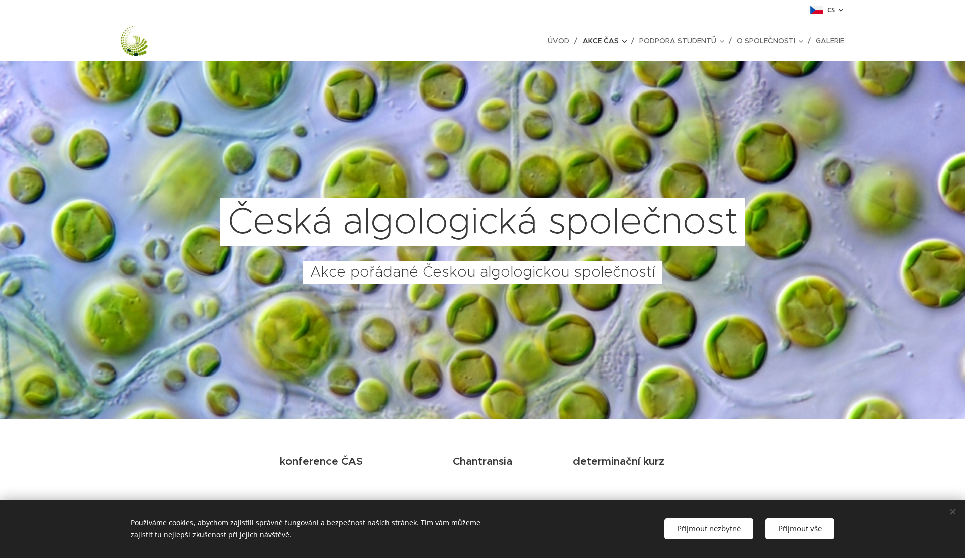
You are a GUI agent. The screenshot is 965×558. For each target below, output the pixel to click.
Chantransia (482, 461)
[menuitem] (561, 40)
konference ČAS (321, 461)
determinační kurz (618, 461)
